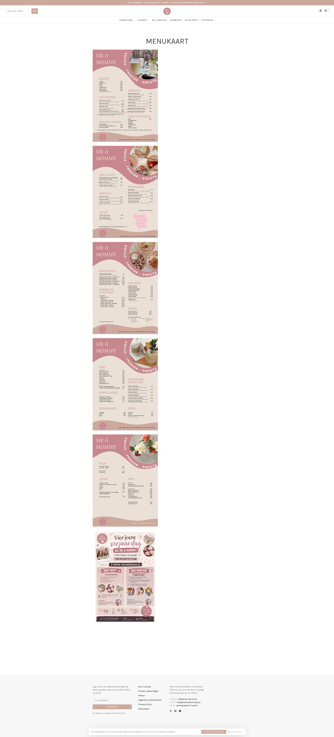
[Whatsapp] (180, 711)
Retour (141, 695)
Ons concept (144, 686)
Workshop (176, 20)
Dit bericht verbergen (213, 732)
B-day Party (191, 20)
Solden (142, 20)
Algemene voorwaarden (150, 700)
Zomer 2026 (125, 20)
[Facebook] (171, 711)
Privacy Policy (145, 704)
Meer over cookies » (235, 732)
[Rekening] (321, 11)
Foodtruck (208, 20)
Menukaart (143, 709)
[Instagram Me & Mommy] (175, 711)
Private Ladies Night (148, 691)
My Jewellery (159, 20)
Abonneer (112, 707)
